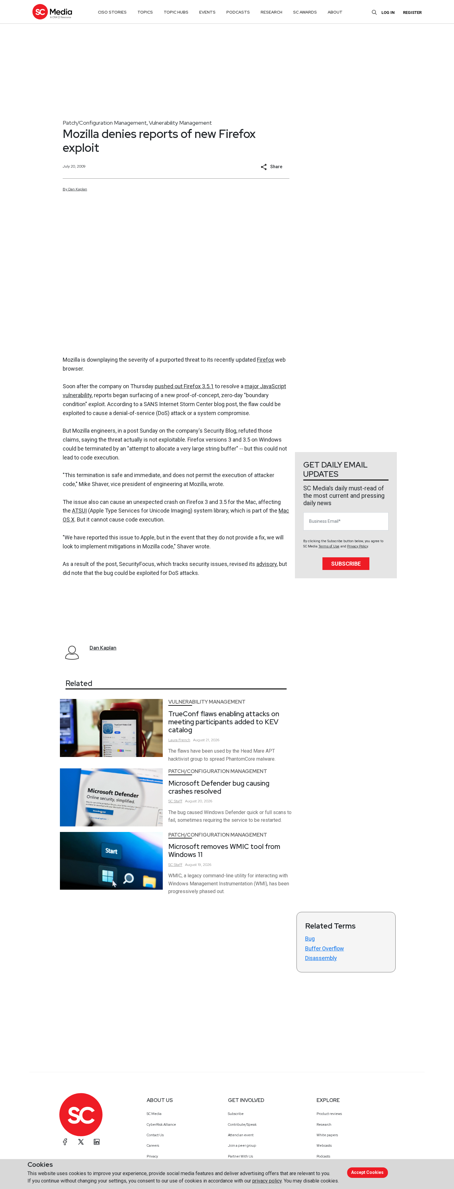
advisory (266, 564)
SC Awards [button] (305, 12)
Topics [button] (145, 12)
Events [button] (207, 12)
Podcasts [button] (238, 12)
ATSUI (79, 510)
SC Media (154, 1114)
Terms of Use (328, 546)
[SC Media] (52, 11)
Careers (153, 1145)
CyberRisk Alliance (161, 1124)
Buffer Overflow (324, 948)
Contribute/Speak (242, 1124)
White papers (327, 1135)
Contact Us (155, 1135)
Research (324, 1124)
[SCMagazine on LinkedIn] (96, 1141)
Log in (388, 12)
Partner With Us (240, 1156)
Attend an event (241, 1135)
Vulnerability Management (180, 122)
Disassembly (321, 958)
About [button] (335, 12)
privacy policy (267, 1181)
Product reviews (329, 1114)
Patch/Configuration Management (105, 122)
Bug (310, 938)
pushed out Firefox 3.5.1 (184, 386)
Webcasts (324, 1145)
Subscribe (346, 563)
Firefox (265, 359)
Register (412, 12)
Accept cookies (367, 1172)
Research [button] (271, 12)
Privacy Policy (357, 546)
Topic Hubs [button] (176, 12)
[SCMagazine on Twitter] (81, 1141)
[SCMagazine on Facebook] (65, 1141)
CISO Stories (112, 12)
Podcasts (323, 1156)
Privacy (152, 1156)
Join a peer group (242, 1145)
